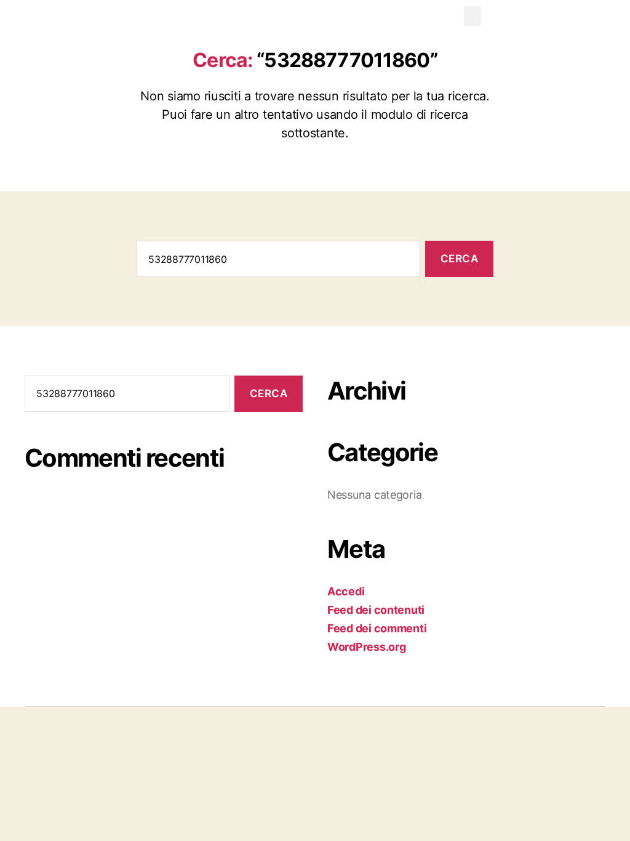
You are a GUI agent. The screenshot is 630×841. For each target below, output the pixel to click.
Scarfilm (37, 19)
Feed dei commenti (376, 628)
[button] (472, 16)
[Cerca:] (276, 261)
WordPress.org (366, 646)
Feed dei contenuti (376, 609)
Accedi (345, 591)
